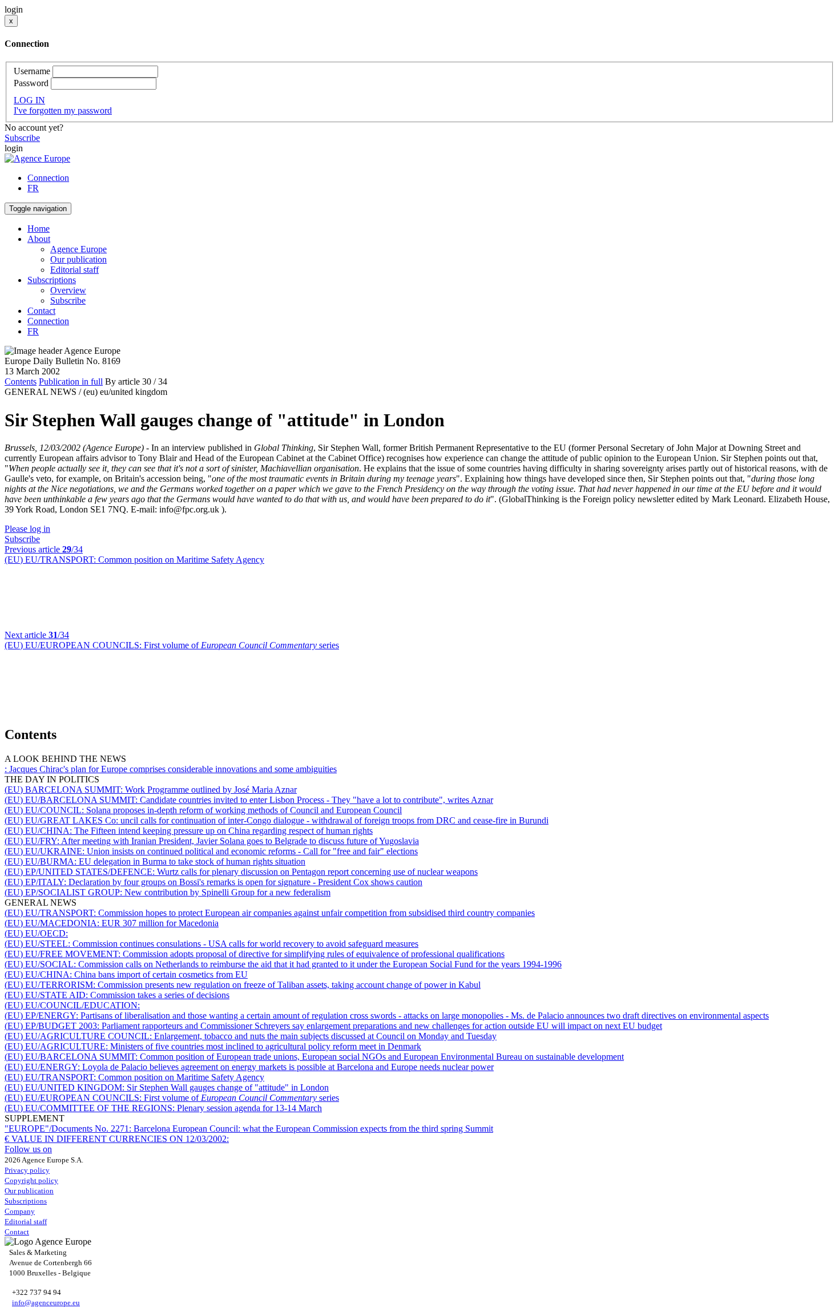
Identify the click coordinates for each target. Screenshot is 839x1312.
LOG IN (29, 100)
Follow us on (28, 1149)
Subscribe (22, 138)
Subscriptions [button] (51, 280)
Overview (68, 290)
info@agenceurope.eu (46, 1302)
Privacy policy (27, 1170)
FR (33, 188)
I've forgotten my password (63, 110)
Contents (21, 381)
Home (38, 228)
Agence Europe (78, 249)
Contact (41, 311)
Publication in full (71, 381)
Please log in (27, 529)
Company (20, 1211)
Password (31, 83)
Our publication (78, 259)
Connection (48, 178)
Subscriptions (26, 1201)
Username (32, 71)
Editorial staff (74, 269)
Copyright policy (31, 1180)
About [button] (38, 239)
